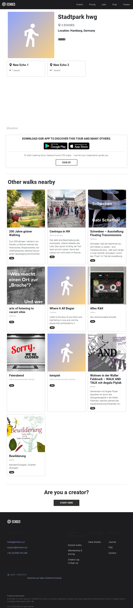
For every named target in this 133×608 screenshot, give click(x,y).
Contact (112, 553)
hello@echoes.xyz (16, 542)
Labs (104, 4)
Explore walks (75, 545)
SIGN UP (66, 162)
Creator (126, 4)
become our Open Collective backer (45, 578)
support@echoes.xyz (17, 547)
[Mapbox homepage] (12, 128)
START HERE (66, 503)
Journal (112, 542)
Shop (114, 4)
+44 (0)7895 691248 (17, 553)
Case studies (94, 542)
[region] (66, 105)
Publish (80, 4)
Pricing (92, 4)
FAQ (111, 547)
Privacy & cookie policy (16, 596)
